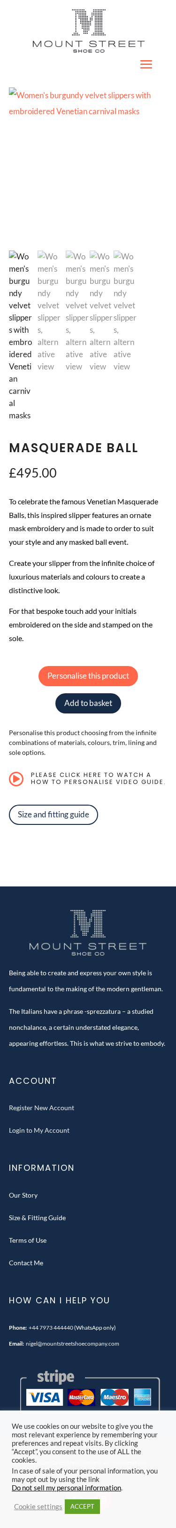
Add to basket (88, 703)
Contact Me (26, 1263)
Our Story (23, 1195)
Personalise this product (88, 676)
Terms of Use (27, 1240)
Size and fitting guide (53, 814)
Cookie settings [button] (38, 1507)
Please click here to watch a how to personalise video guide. (98, 778)
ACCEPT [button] (82, 1506)
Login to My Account (39, 1130)
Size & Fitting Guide (37, 1218)
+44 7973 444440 (51, 1327)
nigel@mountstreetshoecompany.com (72, 1343)
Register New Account (41, 1108)
